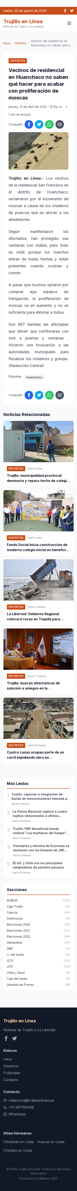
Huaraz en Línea (50, 1142)
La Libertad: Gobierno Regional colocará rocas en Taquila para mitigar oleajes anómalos (33, 617)
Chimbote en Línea (18, 1142)
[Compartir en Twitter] (39, 124)
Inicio (7, 43)
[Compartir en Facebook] (29, 124)
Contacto (10, 1080)
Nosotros (11, 1066)
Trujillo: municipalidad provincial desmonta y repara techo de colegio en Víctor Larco (38, 478)
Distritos (20, 43)
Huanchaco (34, 377)
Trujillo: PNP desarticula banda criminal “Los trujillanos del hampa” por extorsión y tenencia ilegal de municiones (39, 831)
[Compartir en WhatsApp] (49, 124)
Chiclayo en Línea (17, 1150)
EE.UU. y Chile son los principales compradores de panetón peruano (38, 865)
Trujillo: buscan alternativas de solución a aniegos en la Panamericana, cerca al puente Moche (33, 686)
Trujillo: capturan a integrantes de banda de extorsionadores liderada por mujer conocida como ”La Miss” (41, 796)
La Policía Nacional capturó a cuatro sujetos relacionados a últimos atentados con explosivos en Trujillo (40, 814)
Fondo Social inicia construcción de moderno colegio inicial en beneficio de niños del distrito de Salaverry (37, 547)
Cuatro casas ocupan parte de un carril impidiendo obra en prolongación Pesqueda (35, 755)
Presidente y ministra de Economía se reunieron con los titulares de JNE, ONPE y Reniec (41, 848)
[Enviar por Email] (59, 124)
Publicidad (11, 1073)
